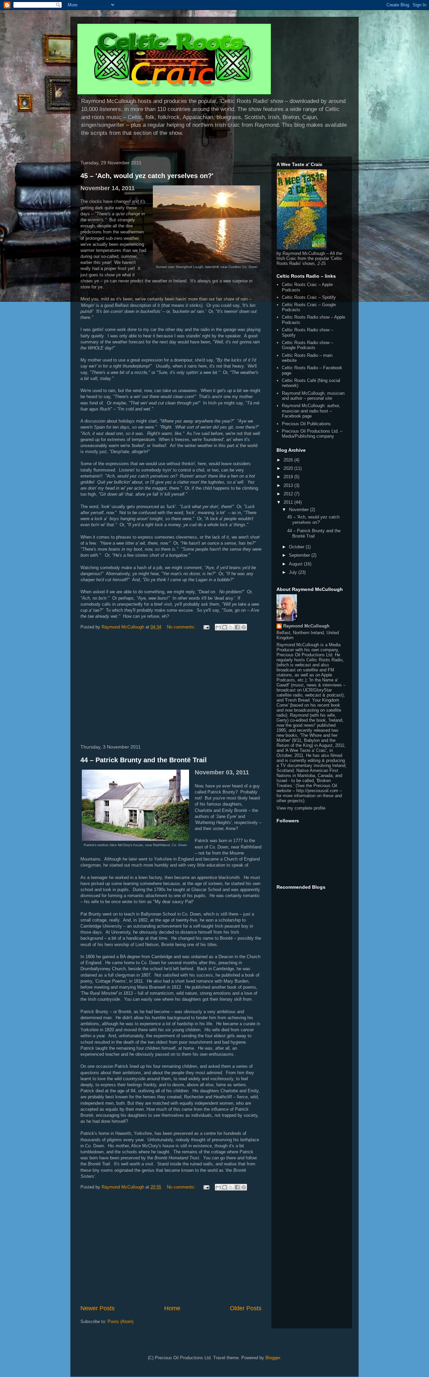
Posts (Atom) (120, 1321)
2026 (289, 459)
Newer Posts (97, 1308)
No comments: (182, 626)
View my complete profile (301, 808)
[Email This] (218, 627)
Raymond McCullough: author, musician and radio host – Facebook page (311, 411)
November (299, 509)
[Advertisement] (170, 688)
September (300, 555)
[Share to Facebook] (237, 627)
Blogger (272, 1357)
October (297, 546)
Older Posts (245, 1308)
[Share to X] (231, 627)
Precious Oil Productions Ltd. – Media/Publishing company (312, 434)
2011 (289, 502)
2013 (289, 485)
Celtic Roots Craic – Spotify (309, 297)
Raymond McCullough (306, 625)
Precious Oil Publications (306, 423)
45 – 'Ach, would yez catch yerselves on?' (146, 175)
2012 (289, 493)
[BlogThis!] (224, 627)
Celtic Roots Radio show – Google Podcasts (307, 345)
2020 (289, 468)
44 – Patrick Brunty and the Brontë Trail (143, 760)
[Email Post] (206, 626)
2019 (289, 476)
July (293, 572)
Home (172, 1308)
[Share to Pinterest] (243, 627)
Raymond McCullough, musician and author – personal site (313, 396)
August (296, 563)
